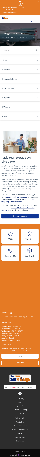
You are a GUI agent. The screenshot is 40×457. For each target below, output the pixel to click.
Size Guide (20, 441)
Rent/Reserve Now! (10, 13)
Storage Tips (20, 437)
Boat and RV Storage (20, 410)
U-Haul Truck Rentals (20, 430)
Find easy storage (20, 216)
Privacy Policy (20, 451)
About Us (20, 406)
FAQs (20, 433)
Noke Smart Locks (20, 426)
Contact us (20, 363)
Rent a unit (34, 22)
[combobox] (20, 387)
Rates (20, 402)
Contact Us (20, 413)
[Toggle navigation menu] (36, 18)
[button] (20, 60)
